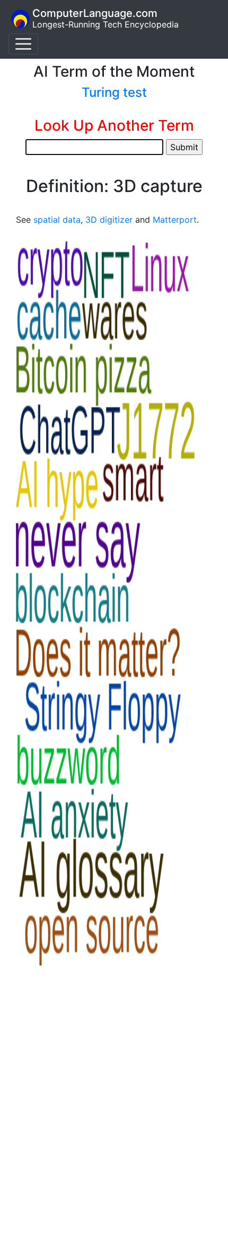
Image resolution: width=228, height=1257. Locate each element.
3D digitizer (109, 219)
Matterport (175, 219)
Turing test (114, 92)
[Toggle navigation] (23, 43)
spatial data (57, 219)
